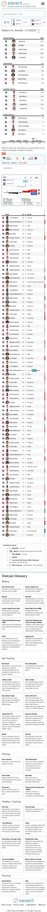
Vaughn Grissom (14, 238)
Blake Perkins (23, 49)
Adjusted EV (29, 636)
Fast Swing (16, 554)
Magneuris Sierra (15, 266)
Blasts (4, 734)
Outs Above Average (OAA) (11, 839)
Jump (27, 823)
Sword (14, 557)
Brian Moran (22, 130)
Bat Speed (5, 664)
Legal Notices (31, 904)
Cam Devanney (22, 67)
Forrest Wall (13, 242)
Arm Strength (30, 807)
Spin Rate (28, 775)
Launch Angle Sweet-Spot (11, 608)
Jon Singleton (14, 218)
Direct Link (6, 163)
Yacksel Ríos (23, 104)
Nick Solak (22, 41)
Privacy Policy (19, 904)
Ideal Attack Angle (8, 696)
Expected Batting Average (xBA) (11, 621)
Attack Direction (31, 696)
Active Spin (6, 775)
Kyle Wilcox (22, 92)
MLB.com (42, 904)
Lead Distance (7, 823)
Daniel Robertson (23, 75)
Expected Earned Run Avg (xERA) (35, 788)
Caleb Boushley (23, 122)
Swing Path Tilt (7, 714)
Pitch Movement (31, 759)
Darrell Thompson (23, 126)
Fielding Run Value (31, 839)
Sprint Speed (6, 881)
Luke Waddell (14, 274)
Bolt (27, 881)
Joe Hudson (22, 57)
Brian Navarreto (14, 250)
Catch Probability (8, 859)
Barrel (16, 551)
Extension (5, 787)
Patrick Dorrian (22, 83)
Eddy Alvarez (13, 262)
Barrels (4, 597)
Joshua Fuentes (14, 270)
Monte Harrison (14, 230)
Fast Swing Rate (31, 664)
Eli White (21, 45)
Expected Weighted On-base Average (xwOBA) (34, 621)
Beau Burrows (22, 118)
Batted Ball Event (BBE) (33, 608)
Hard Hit (15, 548)
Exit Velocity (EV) (8, 587)
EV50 (4, 636)
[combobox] (23, 14)
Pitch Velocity (7, 759)
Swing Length (7, 680)
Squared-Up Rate (31, 714)
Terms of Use (6, 904)
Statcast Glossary (14, 575)
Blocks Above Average (33, 859)
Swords (28, 734)
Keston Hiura (23, 53)
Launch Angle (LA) (31, 587)
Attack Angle (29, 680)
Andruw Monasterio (15, 222)
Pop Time (5, 807)
